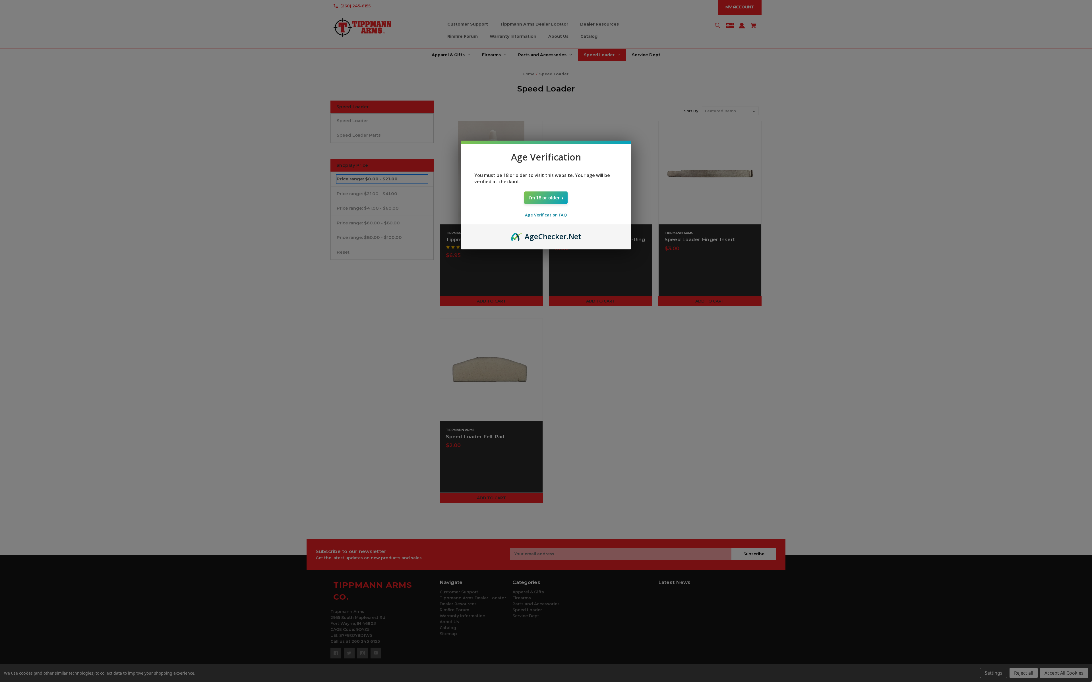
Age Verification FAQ (546, 215)
